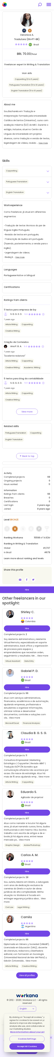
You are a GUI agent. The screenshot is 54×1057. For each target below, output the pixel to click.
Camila (26, 917)
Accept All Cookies (27, 1046)
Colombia (30, 621)
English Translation (13, 439)
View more (43, 143)
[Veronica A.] (26, 579)
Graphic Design (12, 845)
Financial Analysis (31, 723)
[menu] (49, 5)
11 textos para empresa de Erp (20, 309)
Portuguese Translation (15, 433)
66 (48, 494)
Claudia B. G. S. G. (34, 733)
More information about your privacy (29, 1031)
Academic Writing (32, 367)
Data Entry (29, 661)
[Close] (51, 1037)
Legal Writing (23, 907)
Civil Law (9, 907)
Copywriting (27, 324)
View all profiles (27, 975)
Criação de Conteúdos (16, 342)
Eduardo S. (29, 792)
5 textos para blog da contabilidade (23, 378)
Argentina (30, 926)
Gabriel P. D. (29, 671)
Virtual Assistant (12, 661)
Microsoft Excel (12, 723)
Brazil (36, 44)
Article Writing (11, 324)
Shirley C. (27, 612)
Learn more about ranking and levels (24, 558)
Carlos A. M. (29, 855)
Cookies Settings (27, 1038)
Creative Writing (12, 331)
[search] (40, 4)
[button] (27, 171)
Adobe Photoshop (32, 845)
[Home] (4, 4)
